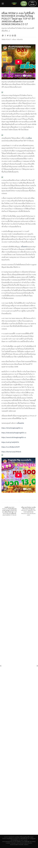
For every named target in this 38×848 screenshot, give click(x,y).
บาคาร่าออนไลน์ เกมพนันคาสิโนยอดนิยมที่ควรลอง (18, 837)
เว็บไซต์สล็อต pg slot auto (19, 840)
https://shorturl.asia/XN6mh (11, 452)
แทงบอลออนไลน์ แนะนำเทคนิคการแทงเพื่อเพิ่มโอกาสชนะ (19, 841)
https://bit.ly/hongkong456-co (12, 428)
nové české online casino (19, 844)
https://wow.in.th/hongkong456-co (14, 437)
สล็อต (30, 138)
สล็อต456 (24, 246)
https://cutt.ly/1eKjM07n (10, 442)
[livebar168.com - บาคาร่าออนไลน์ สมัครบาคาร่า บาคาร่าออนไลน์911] (14, 3)
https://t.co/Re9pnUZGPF (11, 447)
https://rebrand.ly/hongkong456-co (14, 433)
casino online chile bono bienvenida (19, 843)
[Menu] (3, 3)
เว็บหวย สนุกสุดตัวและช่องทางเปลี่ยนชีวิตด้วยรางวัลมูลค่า (19, 838)
